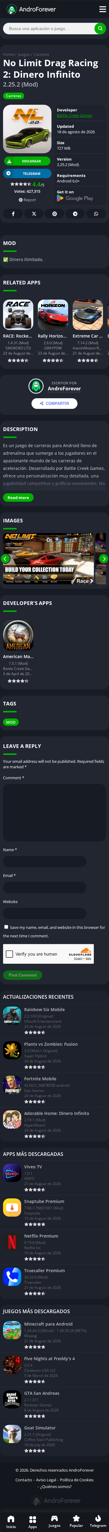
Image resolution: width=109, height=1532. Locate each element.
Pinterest (54, 213)
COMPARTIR (57, 403)
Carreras (41, 54)
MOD (11, 722)
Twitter (34, 213)
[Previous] (5, 558)
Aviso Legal (46, 1480)
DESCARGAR (31, 161)
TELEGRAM (31, 173)
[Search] (100, 28)
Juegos (24, 54)
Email (9, 875)
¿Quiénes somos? (56, 1486)
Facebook (13, 213)
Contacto (23, 1480)
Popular (76, 1525)
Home (8, 54)
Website (10, 901)
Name (10, 849)
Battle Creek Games (74, 115)
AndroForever (64, 388)
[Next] (103, 558)
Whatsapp (96, 213)
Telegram (75, 213)
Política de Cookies (77, 1480)
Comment (13, 777)
